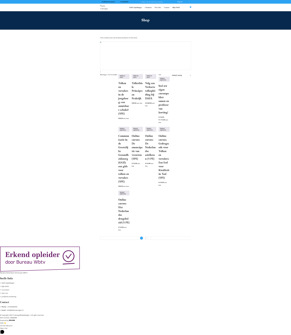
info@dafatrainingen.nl (108, 2)
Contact (166, 7)
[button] (145, 331)
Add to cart (122, 76)
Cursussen (148, 7)
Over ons (158, 7)
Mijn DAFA (176, 7)
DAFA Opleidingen (135, 7)
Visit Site (161, 2)
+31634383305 (124, 2)
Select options (163, 79)
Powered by (4, 320)
